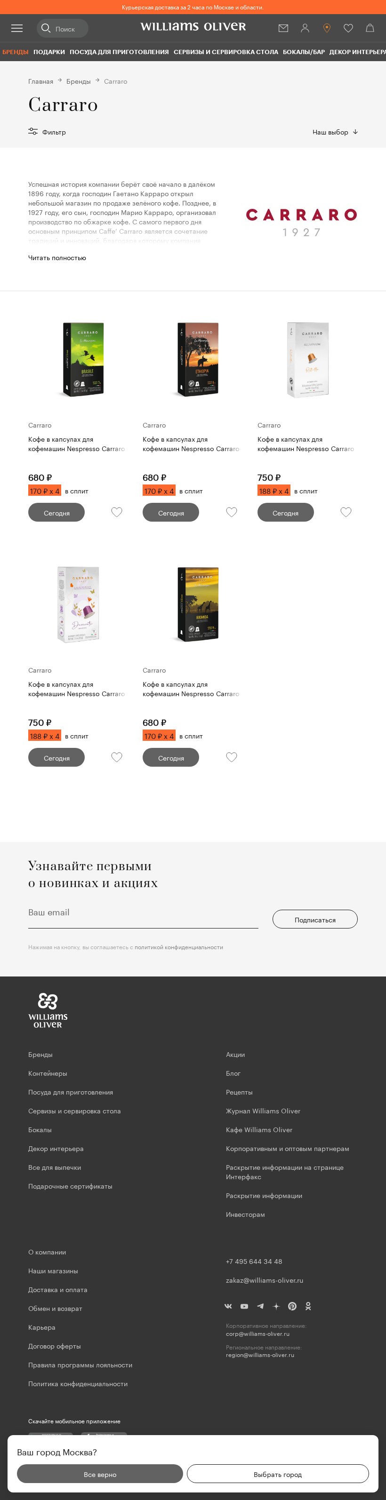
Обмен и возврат (55, 1307)
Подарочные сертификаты (70, 1185)
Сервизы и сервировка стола (226, 52)
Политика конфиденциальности (78, 1383)
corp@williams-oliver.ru (258, 1333)
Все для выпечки (54, 1166)
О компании (47, 1251)
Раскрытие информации (264, 1195)
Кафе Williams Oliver (259, 1129)
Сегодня (57, 512)
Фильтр (54, 131)
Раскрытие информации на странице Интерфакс (285, 1171)
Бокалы (40, 1129)
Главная (40, 80)
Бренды (15, 52)
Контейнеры (47, 1072)
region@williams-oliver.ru (260, 1354)
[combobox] (335, 131)
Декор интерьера (56, 1148)
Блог (233, 1072)
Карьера (42, 1326)
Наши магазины (53, 1270)
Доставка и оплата (58, 1289)
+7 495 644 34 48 (254, 1260)
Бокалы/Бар (304, 52)
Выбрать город (278, 1473)
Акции (235, 1053)
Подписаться (315, 919)
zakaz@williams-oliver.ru (264, 1279)
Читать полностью (57, 257)
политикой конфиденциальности (179, 946)
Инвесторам (246, 1213)
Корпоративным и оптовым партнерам (287, 1148)
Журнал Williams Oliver (263, 1110)
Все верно (100, 1473)
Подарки (49, 52)
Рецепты (239, 1091)
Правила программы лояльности (80, 1364)
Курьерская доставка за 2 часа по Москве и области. (193, 6)
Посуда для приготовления (119, 52)
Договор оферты (54, 1345)
